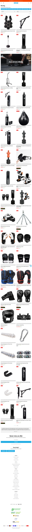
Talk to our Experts (16, 485)
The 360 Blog (16, 497)
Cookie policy (16, 470)
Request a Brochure (16, 482)
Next (17, 425)
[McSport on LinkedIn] (21, 504)
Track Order (16, 458)
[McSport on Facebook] (11, 504)
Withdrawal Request (16, 465)
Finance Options (16, 479)
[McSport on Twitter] (13, 504)
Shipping (16, 462)
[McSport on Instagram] (15, 504)
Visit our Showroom (16, 498)
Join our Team (16, 494)
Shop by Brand (16, 495)
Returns (16, 461)
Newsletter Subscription (16, 486)
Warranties (16, 474)
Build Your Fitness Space (16, 489)
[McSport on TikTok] (17, 504)
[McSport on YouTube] (19, 504)
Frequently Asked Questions (16, 464)
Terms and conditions (16, 473)
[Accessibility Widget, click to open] (31, 266)
